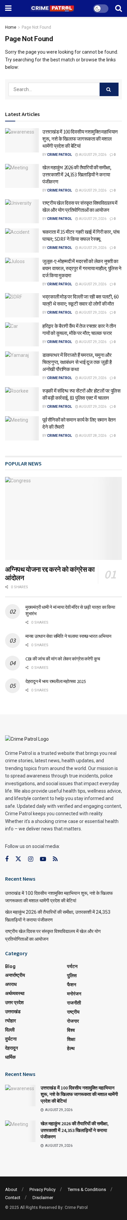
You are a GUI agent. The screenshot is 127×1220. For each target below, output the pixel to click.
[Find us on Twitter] (18, 859)
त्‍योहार (10, 1020)
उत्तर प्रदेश (14, 1002)
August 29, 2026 (92, 155)
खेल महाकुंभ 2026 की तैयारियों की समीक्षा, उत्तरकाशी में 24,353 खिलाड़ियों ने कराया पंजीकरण (76, 174)
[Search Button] (118, 8)
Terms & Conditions (87, 1189)
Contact (12, 1197)
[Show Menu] (8, 8)
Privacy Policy (42, 1189)
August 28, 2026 (92, 435)
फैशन (71, 984)
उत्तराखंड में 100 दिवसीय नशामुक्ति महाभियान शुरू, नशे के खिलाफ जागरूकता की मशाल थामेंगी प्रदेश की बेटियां (80, 139)
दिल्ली (10, 1029)
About (11, 1189)
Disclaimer (43, 1197)
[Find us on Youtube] (43, 859)
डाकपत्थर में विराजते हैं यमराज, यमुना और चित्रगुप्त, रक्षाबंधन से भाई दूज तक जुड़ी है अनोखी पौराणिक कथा (77, 362)
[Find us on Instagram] (30, 859)
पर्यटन (72, 966)
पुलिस (72, 975)
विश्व (71, 1030)
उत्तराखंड (13, 1011)
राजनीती (74, 1002)
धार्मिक (10, 1057)
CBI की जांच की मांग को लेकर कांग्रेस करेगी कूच (62, 659)
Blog (10, 966)
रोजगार (73, 1021)
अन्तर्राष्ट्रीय (15, 975)
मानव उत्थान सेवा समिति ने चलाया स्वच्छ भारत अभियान (68, 636)
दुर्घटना (11, 1039)
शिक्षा (71, 1039)
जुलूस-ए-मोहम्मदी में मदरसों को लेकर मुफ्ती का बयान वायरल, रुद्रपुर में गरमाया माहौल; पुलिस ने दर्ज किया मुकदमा (82, 268)
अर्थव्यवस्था (14, 993)
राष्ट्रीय (73, 1012)
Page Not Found (36, 27)
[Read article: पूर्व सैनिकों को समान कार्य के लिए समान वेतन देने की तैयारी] (22, 428)
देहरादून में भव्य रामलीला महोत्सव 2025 (55, 681)
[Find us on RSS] (55, 859)
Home (10, 27)
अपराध (11, 984)
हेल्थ (71, 1048)
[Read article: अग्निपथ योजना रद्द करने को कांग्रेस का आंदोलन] (63, 518)
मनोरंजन (74, 993)
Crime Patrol (59, 155)
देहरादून (11, 1048)
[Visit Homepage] (52, 8)
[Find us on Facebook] (6, 859)
